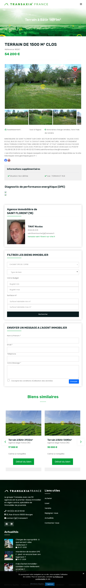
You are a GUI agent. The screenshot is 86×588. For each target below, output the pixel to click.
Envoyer (73, 381)
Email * (10, 344)
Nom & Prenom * (14, 335)
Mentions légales (37, 584)
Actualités (49, 518)
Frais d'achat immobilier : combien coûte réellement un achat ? (27, 566)
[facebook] (6, 524)
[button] (43, 272)
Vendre (48, 508)
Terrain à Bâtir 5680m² (59, 440)
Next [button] (80, 442)
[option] (23, 441)
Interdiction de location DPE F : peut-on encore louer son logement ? (28, 554)
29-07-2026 (22, 547)
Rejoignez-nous (51, 513)
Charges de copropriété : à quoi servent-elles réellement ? (27, 542)
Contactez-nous (52, 523)
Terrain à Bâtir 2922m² (20, 440)
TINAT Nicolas (35, 226)
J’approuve (49, 584)
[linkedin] (11, 524)
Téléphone (11, 354)
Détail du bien (23, 461)
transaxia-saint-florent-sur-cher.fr (41, 236)
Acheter (48, 498)
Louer (47, 503)
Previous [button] (5, 442)
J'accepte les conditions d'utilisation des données (32, 381)
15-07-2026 (21, 559)
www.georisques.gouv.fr (25, 155)
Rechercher (43, 314)
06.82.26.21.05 (33, 230)
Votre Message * (14, 363)
